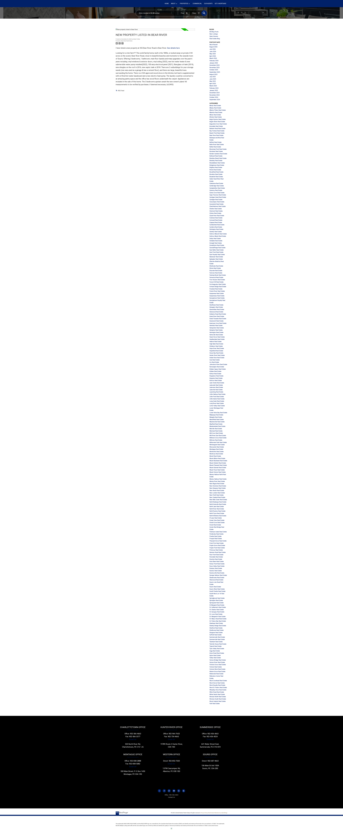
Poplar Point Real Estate (217, 548)
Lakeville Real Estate (216, 390)
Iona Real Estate (214, 360)
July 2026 (212, 49)
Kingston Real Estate (216, 378)
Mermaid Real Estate (216, 431)
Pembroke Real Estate (216, 534)
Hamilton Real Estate (216, 325)
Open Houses (213, 36)
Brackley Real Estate (215, 160)
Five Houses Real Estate (217, 280)
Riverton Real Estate (215, 559)
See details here (173, 48)
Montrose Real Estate (216, 454)
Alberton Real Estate (215, 112)
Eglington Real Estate (216, 259)
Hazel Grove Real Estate (217, 337)
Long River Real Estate (216, 403)
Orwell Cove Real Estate (217, 522)
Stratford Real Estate (216, 628)
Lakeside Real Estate (216, 385)
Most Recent (213, 44)
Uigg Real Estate (214, 651)
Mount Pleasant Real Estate (218, 465)
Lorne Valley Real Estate (217, 406)
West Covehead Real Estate (218, 680)
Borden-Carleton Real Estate (218, 154)
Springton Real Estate (216, 600)
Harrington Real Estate (216, 332)
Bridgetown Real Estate (216, 165)
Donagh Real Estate (215, 243)
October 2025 (213, 70)
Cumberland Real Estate (216, 225)
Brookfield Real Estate (216, 172)
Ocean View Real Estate (216, 520)
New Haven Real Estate (216, 490)
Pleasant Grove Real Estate (218, 541)
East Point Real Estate (216, 252)
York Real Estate (214, 703)
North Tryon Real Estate (216, 513)
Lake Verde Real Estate (216, 383)
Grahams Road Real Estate (217, 314)
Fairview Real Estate (215, 273)
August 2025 (213, 74)
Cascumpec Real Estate (216, 202)
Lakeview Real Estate (216, 387)
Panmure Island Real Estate (218, 532)
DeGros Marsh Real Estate (217, 236)
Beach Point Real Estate (216, 133)
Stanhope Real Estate (216, 623)
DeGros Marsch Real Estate (218, 234)
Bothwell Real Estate (215, 156)
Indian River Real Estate (216, 358)
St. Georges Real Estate (216, 612)
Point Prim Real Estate (216, 543)
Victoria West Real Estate (217, 669)
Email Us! (132, 739)
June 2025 (212, 79)
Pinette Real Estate (215, 536)
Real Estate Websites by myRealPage (217, 812)
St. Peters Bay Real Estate (217, 621)
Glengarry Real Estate (216, 307)
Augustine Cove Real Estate (218, 124)
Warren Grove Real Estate (217, 671)
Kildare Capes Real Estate (217, 369)
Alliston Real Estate (215, 117)
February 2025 (213, 88)
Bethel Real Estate (215, 147)
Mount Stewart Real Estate (217, 467)
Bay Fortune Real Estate (216, 131)
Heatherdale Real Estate (217, 339)
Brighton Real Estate (215, 167)
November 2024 (214, 95)
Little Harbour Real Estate (217, 394)
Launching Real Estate (216, 392)
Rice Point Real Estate (216, 555)
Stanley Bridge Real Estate (217, 626)
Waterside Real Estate (216, 674)
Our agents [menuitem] (208, 3)
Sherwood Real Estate (216, 580)
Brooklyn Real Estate (215, 174)
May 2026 (212, 54)
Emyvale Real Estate (215, 270)
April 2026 (212, 56)
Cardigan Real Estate (215, 199)
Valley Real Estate (215, 658)
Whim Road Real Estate (216, 692)
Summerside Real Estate (217, 637)
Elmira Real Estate (215, 268)
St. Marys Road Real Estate (217, 619)
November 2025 (214, 67)
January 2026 (213, 63)
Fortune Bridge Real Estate (217, 286)
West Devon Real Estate (217, 683)
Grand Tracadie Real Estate (217, 318)
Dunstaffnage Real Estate (217, 247)
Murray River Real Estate (217, 481)
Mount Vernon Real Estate (217, 472)
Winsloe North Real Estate (217, 697)
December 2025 (214, 65)
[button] (159, 790)
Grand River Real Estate (216, 316)
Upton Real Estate (215, 655)
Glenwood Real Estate (216, 312)
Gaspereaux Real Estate (216, 296)
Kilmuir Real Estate (215, 374)
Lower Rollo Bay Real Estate (218, 412)
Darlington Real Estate (216, 229)
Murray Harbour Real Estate (218, 479)
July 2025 (212, 77)
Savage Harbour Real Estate (218, 575)
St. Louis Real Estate (215, 614)
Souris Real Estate (215, 587)
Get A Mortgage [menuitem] (220, 3)
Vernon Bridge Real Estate (217, 660)
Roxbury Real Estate (215, 568)
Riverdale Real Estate (216, 557)
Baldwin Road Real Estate (217, 128)
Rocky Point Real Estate (216, 564)
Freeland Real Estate (215, 289)
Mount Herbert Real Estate (217, 463)
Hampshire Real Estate (216, 328)
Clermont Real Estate (216, 211)
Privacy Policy (204, 812)
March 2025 (213, 86)
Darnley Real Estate (215, 231)
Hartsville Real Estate (216, 335)
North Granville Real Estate (217, 504)
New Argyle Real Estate (216, 483)
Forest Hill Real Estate (216, 282)
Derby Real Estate (215, 238)
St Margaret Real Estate (216, 605)
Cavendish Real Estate (216, 204)
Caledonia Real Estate (216, 183)
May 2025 (212, 81)
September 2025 (214, 72)
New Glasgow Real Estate (217, 488)
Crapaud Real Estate (215, 222)
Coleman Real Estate (215, 218)
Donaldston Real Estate (216, 245)
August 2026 (213, 47)
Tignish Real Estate (215, 646)
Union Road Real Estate (216, 653)
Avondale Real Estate (216, 126)
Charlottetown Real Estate (217, 206)
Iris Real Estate (214, 362)
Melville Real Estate (215, 428)
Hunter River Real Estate (217, 355)
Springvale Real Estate (216, 603)
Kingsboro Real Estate (216, 376)
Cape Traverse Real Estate (217, 195)
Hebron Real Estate (215, 341)
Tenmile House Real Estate (217, 644)
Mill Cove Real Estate (216, 433)
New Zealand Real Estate (217, 497)
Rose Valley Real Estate (216, 566)
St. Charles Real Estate (216, 609)
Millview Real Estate (215, 440)
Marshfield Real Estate (216, 419)
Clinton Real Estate (215, 213)
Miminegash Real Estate (217, 445)
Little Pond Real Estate (216, 396)
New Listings (213, 34)
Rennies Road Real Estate (217, 552)
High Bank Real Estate (216, 344)
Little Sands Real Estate (216, 399)
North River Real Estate (216, 509)
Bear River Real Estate (126, 41)
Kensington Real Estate (216, 367)
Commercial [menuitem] (197, 3)
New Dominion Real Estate (217, 486)
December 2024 (214, 93)
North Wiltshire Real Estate (217, 516)
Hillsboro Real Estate (216, 346)
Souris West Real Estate (217, 589)
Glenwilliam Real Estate (216, 309)
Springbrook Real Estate (217, 598)
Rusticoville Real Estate (216, 573)
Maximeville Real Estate (217, 422)
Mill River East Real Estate (217, 435)
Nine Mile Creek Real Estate (218, 499)
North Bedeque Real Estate (217, 502)
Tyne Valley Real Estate (216, 648)
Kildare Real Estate (215, 371)
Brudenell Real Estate (216, 177)
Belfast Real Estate (215, 142)
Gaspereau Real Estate (216, 293)
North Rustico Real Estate (217, 511)
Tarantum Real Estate (216, 642)
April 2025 (212, 83)
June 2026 (212, 51)
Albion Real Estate (215, 115)
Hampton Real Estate (216, 330)
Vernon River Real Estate (217, 662)
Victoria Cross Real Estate (217, 664)
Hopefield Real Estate (216, 351)
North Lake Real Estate (216, 506)
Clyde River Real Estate (216, 215)
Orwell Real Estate (215, 525)
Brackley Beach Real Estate (218, 158)
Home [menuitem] (167, 3)
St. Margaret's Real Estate (217, 616)
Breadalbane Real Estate (217, 163)
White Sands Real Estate (217, 694)
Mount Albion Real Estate (217, 458)
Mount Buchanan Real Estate (218, 461)
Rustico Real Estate (215, 571)
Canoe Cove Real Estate (216, 193)
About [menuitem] (173, 3)
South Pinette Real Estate (217, 591)
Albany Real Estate (215, 108)
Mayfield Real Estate (215, 424)
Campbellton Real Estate (217, 188)
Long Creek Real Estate (216, 401)
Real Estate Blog (214, 38)
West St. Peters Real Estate (218, 687)
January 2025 (213, 90)
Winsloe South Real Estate (217, 699)
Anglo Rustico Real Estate (217, 119)
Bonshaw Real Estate (216, 151)
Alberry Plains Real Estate (217, 110)
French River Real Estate (217, 291)
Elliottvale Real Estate (216, 266)
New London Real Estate (217, 493)
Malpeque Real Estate (216, 415)
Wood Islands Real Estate (217, 701)
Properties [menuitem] (184, 3)
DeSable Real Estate (215, 241)
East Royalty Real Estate (217, 254)
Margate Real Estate (215, 417)
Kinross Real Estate (215, 380)
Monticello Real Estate (216, 451)
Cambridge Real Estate (216, 186)
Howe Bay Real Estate (216, 353)
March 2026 (213, 58)
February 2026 (213, 60)
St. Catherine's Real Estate (217, 607)
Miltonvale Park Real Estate (218, 442)
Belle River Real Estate (216, 144)
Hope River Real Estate (216, 348)
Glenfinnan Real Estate (216, 305)
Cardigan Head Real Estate (217, 197)
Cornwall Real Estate (215, 220)
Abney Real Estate (215, 105)
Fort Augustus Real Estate (217, 284)
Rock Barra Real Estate (216, 561)
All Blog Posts (213, 32)
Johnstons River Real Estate (218, 364)
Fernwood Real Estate (216, 277)
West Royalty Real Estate (217, 685)
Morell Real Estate (215, 456)
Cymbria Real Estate (215, 227)
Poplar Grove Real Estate (217, 545)
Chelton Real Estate (215, 209)
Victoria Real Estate (215, 667)
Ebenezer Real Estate (216, 257)
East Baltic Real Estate (216, 250)
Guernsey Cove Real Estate (217, 323)
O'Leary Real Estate (215, 518)
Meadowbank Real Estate (217, 426)
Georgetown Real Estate (217, 298)
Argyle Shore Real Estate (217, 121)
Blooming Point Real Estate (218, 149)
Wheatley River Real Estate (217, 690)
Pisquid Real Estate (215, 538)
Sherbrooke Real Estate (216, 577)
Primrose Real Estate (216, 550)
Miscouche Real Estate (216, 447)
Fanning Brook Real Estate (217, 275)
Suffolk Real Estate (215, 635)
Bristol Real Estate (215, 170)
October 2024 (213, 97)
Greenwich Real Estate (216, 321)
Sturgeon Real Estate (216, 632)
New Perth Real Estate (216, 495)
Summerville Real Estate (217, 639)
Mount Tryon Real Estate (217, 470)
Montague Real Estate (216, 449)
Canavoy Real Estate (215, 190)
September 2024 (214, 99)
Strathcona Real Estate (216, 630)
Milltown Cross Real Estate (217, 438)
